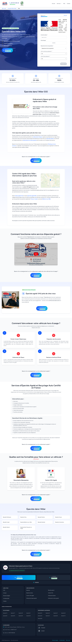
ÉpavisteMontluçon (7, 517)
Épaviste (28, 590)
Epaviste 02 (40, 613)
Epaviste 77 (13, 613)
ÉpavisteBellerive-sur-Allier (26, 522)
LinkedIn (43, 630)
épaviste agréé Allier (32, 195)
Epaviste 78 (21, 613)
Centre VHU (50, 592)
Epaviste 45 (40, 615)
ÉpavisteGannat (6, 527)
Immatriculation (44, 34)
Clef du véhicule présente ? (46, 51)
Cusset (35, 199)
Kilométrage (43, 40)
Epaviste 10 (48, 613)
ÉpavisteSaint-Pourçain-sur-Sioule (26, 528)
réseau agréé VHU (19, 195)
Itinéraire (37, 582)
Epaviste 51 (48, 615)
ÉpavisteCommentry (59, 522)
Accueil (53, 3)
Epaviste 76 (63, 615)
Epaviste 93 (13, 615)
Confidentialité (6, 598)
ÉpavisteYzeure (58, 517)
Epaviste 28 (63, 613)
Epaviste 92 (5, 615)
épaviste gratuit (50, 138)
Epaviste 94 (21, 615)
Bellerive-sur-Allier (46, 199)
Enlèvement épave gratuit (31, 598)
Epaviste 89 (40, 618)
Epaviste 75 (5, 613)
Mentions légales (6, 595)
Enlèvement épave (52, 595)
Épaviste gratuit (51, 590)
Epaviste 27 (56, 613)
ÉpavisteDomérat (41, 522)
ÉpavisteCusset (6, 522)
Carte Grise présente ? (45, 56)
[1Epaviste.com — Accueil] (5, 567)
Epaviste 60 (56, 615)
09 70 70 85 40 (15, 3)
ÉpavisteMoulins (41, 517)
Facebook (43, 627)
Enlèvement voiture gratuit (53, 598)
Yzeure (32, 199)
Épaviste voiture (29, 592)
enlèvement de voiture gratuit (29, 140)
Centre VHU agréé (30, 595)
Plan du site (68, 640)
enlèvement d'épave (37, 137)
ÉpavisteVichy (23, 517)
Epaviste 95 (28, 615)
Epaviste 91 (28, 613)
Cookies (4, 601)
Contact (68, 3)
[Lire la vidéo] (36, 254)
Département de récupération (47, 45)
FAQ (64, 3)
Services (58, 3)
